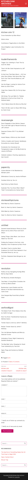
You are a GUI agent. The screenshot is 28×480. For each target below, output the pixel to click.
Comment (4, 385)
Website (3, 413)
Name (3, 399)
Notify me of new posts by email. (12, 426)
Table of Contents (14, 361)
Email (3, 406)
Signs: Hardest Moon (7, 457)
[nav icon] (26, 3)
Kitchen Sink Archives (8, 2)
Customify (17, 477)
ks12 (9, 358)
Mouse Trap (4, 460)
